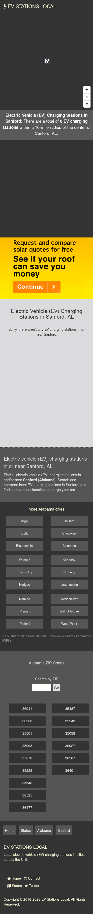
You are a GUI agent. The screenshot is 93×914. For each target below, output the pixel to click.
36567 (70, 757)
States (16, 885)
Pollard (25, 623)
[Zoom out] (87, 96)
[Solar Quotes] (46, 267)
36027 (70, 745)
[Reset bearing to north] (87, 104)
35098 (27, 745)
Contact (33, 878)
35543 (70, 720)
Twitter (33, 885)
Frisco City (24, 572)
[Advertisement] (46, 188)
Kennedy (69, 559)
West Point (69, 623)
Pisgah (25, 611)
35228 (27, 770)
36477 (27, 807)
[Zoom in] (87, 89)
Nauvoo (24, 598)
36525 (27, 795)
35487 (70, 708)
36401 (70, 770)
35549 (27, 782)
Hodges (24, 584)
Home (16, 878)
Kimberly (69, 572)
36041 (27, 708)
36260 (27, 720)
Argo (24, 520)
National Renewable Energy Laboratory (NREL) (45, 638)
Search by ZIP (46, 678)
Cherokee (69, 533)
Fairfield (24, 559)
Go (56, 687)
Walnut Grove (69, 611)
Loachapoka (69, 584)
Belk (24, 533)
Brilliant (69, 520)
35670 (27, 757)
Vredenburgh (69, 598)
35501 (27, 733)
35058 (70, 733)
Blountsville (24, 545)
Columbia (69, 545)
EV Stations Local (31, 6)
